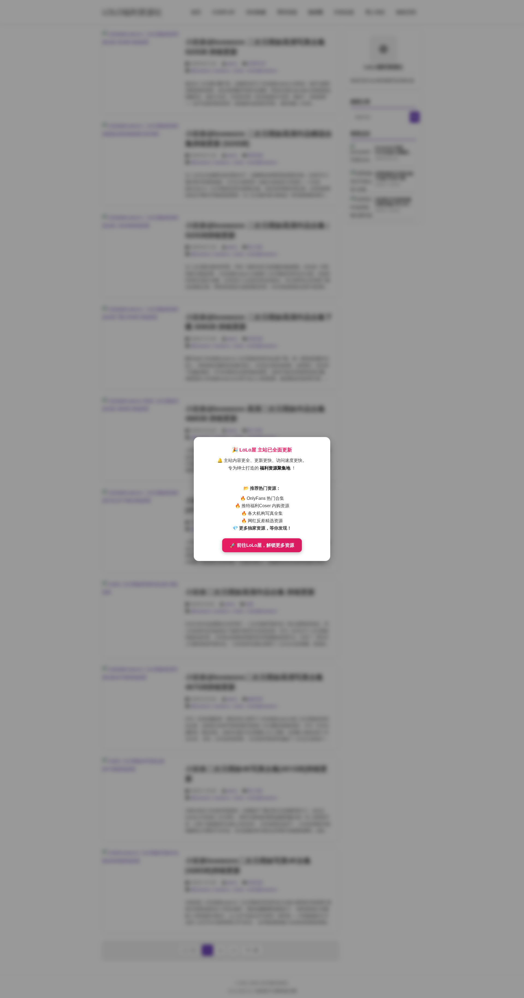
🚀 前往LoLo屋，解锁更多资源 (262, 545)
